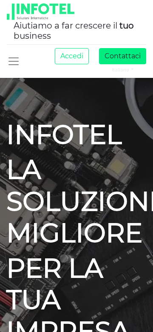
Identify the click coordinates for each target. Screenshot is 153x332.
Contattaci (123, 56)
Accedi (71, 56)
